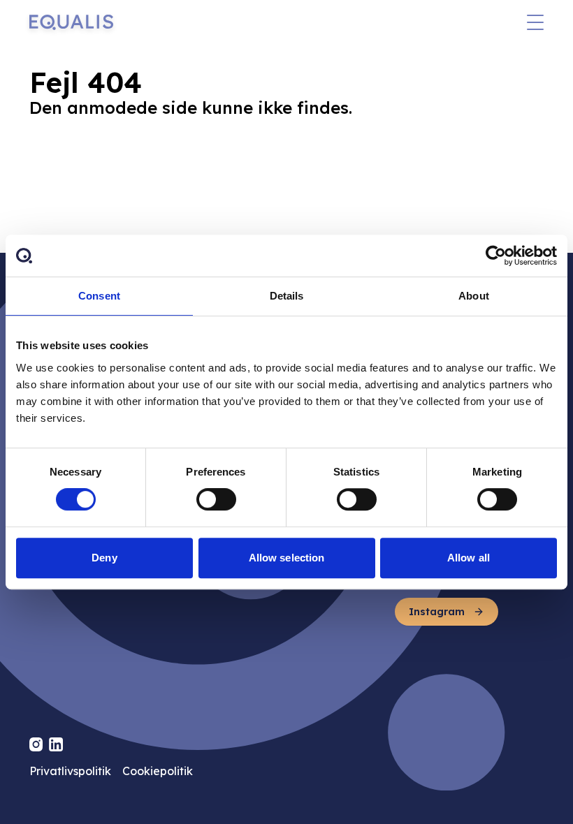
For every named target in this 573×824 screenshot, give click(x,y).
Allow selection (287, 558)
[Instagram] (36, 744)
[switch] (216, 499)
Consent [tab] (99, 296)
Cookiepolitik (157, 771)
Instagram (437, 611)
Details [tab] (287, 296)
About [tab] (473, 296)
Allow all (468, 558)
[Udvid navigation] (535, 22)
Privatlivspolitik (70, 771)
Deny (104, 558)
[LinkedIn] (56, 744)
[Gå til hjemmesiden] (71, 22)
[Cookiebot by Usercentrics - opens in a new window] (496, 255)
